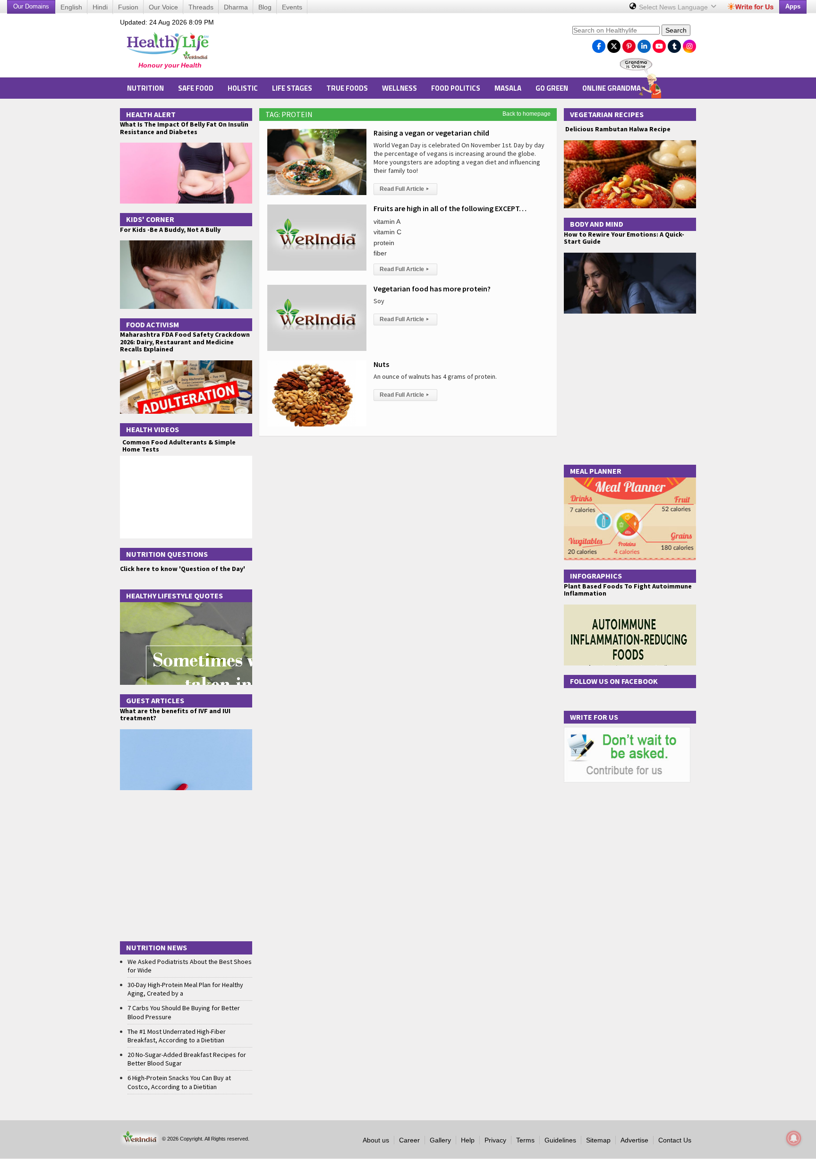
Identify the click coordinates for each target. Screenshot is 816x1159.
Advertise (634, 1140)
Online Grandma (611, 88)
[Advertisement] (394, 47)
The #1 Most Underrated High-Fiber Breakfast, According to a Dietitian (177, 1035)
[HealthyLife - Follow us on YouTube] (659, 44)
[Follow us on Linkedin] (644, 44)
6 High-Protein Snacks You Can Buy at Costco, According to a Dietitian (179, 1082)
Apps (792, 6)
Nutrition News (156, 947)
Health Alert (151, 114)
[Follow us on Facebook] (598, 44)
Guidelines (560, 1140)
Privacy (495, 1140)
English (71, 7)
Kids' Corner (150, 219)
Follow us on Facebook (614, 681)
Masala (507, 88)
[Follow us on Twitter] (613, 44)
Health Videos (152, 429)
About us (376, 1140)
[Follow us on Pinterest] (629, 44)
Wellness (399, 88)
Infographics (596, 575)
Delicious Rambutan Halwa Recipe (617, 129)
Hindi (100, 7)
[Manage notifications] (793, 1138)
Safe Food (195, 88)
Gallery (440, 1140)
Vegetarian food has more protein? (432, 288)
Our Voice (163, 7)
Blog (265, 7)
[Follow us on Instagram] (689, 44)
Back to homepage (526, 114)
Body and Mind (596, 224)
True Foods (347, 88)
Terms (525, 1140)
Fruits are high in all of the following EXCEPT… (450, 208)
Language (674, 7)
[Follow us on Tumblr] (674, 44)
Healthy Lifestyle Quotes (174, 595)
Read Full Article (404, 189)
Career (409, 1140)
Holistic (243, 88)
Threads (200, 7)
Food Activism (152, 324)
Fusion (128, 7)
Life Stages (292, 88)
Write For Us (594, 717)
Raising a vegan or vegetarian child (431, 132)
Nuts (381, 364)
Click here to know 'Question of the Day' (182, 568)
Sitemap (598, 1140)
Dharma (236, 7)
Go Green (552, 88)
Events (292, 7)
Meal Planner (595, 471)
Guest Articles (155, 700)
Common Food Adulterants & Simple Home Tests (179, 445)
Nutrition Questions (167, 554)
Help (468, 1140)
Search (676, 30)
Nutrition (145, 88)
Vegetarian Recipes (607, 114)
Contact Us (674, 1140)
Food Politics (455, 88)
